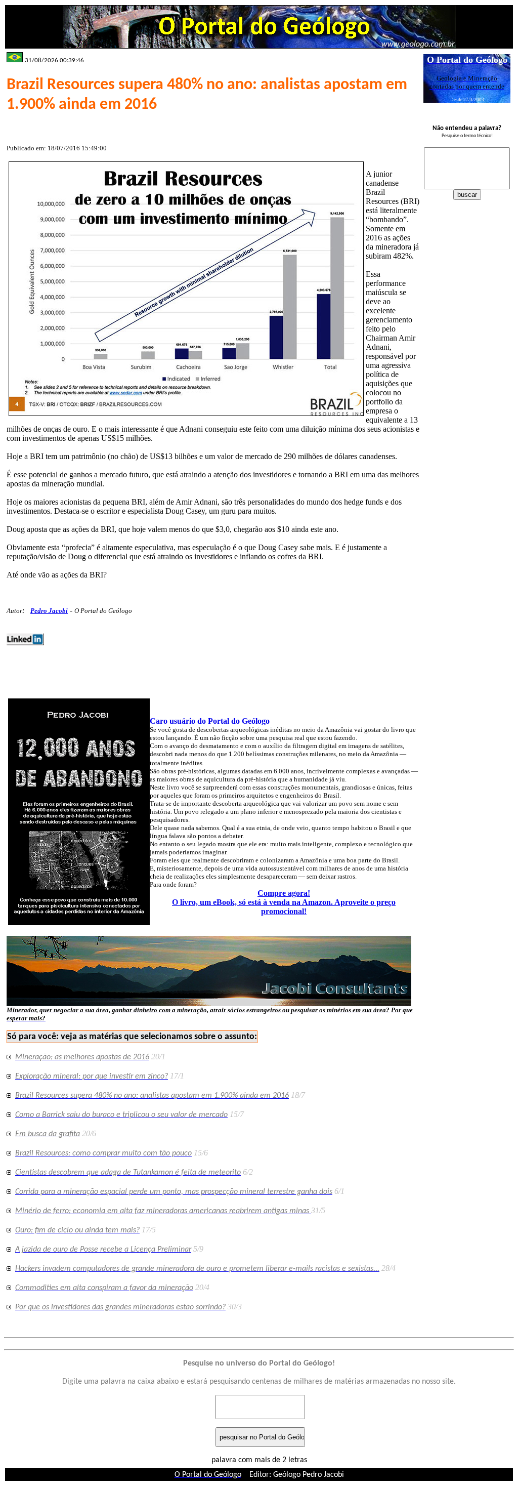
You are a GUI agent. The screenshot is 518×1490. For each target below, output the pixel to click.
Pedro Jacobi (49, 610)
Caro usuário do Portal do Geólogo (210, 721)
